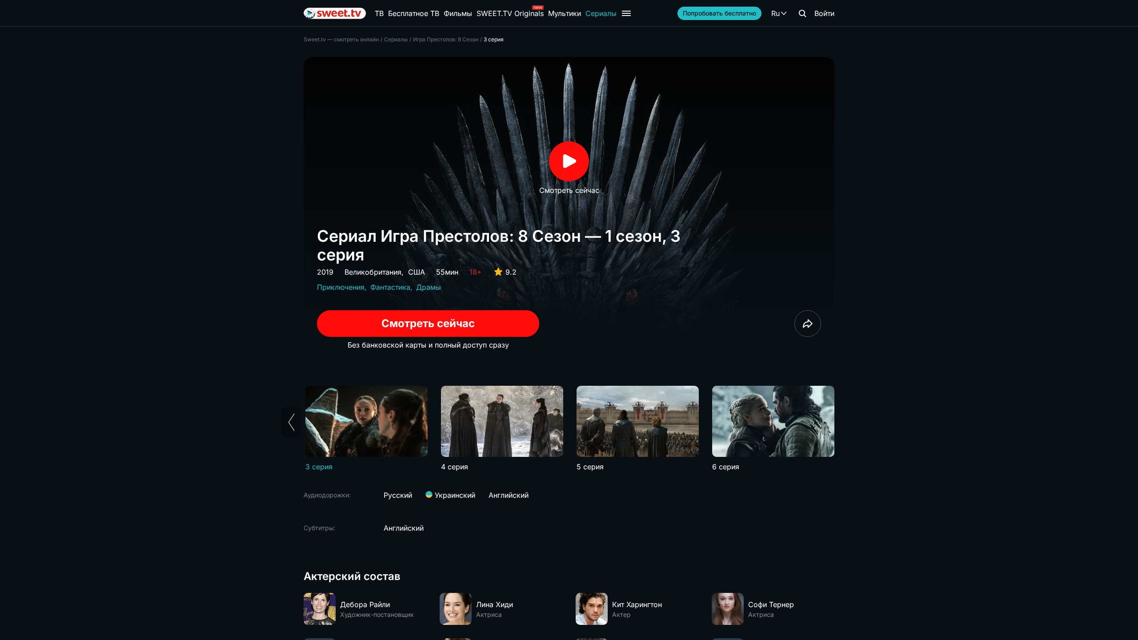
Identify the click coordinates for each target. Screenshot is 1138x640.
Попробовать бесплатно (719, 13)
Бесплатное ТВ (413, 13)
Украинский (454, 495)
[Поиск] (802, 13)
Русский (398, 495)
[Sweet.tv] (335, 13)
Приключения (341, 287)
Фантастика (390, 287)
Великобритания (373, 272)
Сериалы (601, 13)
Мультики (564, 13)
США (416, 272)
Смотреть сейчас (428, 323)
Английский (509, 495)
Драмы (428, 287)
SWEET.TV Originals (510, 13)
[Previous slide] (291, 422)
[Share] (807, 323)
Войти (824, 13)
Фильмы (458, 13)
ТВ (379, 13)
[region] (569, 429)
